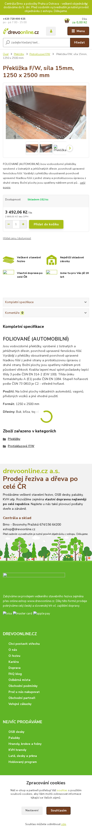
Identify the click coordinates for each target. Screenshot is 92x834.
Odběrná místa (19, 680)
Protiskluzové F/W (39, 54)
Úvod (5, 54)
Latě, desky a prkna (22, 756)
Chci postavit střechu (24, 644)
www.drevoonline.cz (40, 601)
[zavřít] (86, 4)
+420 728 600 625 (14, 19)
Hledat (79, 42)
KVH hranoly (17, 750)
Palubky (14, 738)
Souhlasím (59, 810)
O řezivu (14, 656)
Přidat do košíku (46, 224)
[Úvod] (21, 31)
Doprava (14, 668)
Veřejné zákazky (19, 704)
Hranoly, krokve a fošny (25, 744)
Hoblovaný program (22, 762)
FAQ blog (15, 674)
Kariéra (13, 662)
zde (63, 824)
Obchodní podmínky (23, 686)
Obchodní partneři (21, 698)
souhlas (62, 790)
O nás (12, 650)
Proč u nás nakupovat (24, 692)
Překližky (19, 54)
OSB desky (16, 732)
